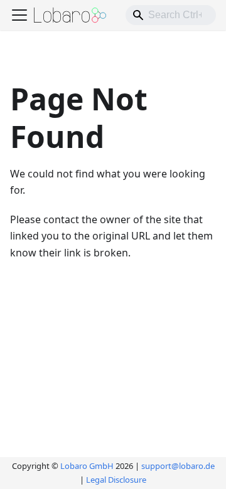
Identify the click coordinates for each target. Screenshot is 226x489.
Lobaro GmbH (87, 465)
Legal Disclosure (116, 479)
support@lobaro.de (178, 465)
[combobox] (171, 15)
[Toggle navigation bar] (19, 15)
